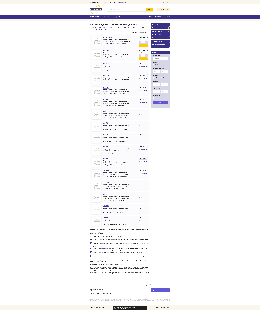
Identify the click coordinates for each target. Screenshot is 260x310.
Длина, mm (155, 81)
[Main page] (96, 9)
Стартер (154, 37)
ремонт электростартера (127, 273)
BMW (107, 27)
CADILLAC (111, 27)
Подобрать (160, 102)
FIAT (146, 27)
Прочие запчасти (157, 34)
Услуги (117, 285)
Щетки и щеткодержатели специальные (159, 45)
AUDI (103, 27)
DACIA (129, 27)
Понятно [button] (141, 307)
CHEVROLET (118, 27)
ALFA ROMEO (98, 27)
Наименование (156, 55)
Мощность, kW (156, 88)
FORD (92, 29)
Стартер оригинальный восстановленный (116, 39)
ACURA (92, 27)
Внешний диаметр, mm (158, 68)
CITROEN (124, 27)
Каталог (110, 285)
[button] (165, 2)
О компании (124, 285)
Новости (151, 16)
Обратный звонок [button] (122, 2)
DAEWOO (134, 27)
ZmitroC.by (167, 307)
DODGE (142, 27)
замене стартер (103, 248)
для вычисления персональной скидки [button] (143, 39)
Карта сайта (148, 285)
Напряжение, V (156, 95)
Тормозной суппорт (157, 41)
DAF (138, 27)
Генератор (155, 24)
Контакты (167, 16)
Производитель (156, 62)
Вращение (155, 75)
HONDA (96, 29)
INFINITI (101, 29)
